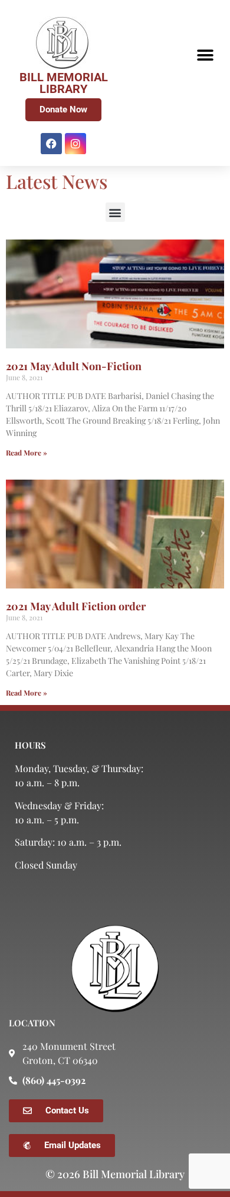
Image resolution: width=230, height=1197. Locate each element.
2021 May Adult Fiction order (76, 606)
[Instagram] (75, 143)
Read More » (26, 452)
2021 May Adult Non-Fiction (74, 366)
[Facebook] (51, 143)
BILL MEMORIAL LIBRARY (63, 83)
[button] (205, 55)
